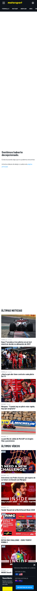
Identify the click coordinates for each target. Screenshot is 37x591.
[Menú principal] (3, 3)
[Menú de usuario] (33, 3)
